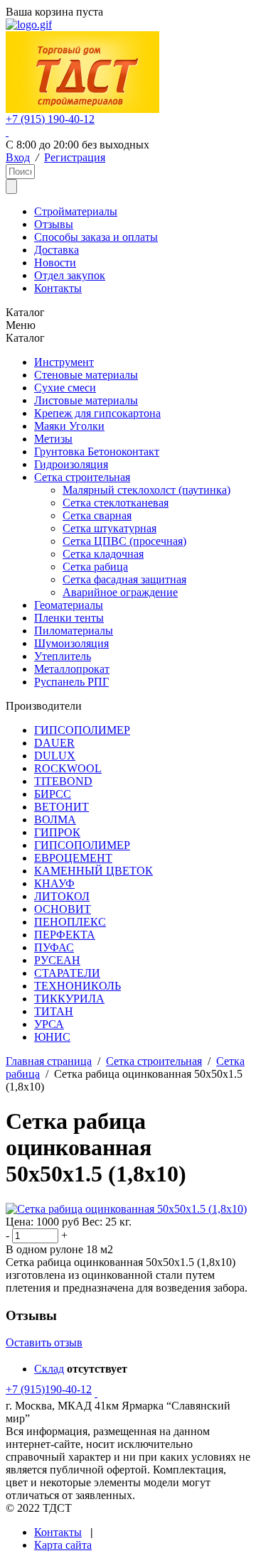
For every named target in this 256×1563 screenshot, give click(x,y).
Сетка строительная (82, 477)
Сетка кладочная (103, 554)
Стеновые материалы (86, 375)
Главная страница (49, 1061)
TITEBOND (63, 781)
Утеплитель (62, 656)
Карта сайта (63, 1545)
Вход (18, 157)
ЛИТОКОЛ (62, 896)
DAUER (54, 743)
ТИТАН (53, 1011)
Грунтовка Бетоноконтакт (96, 451)
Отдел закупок (69, 275)
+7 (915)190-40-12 (49, 1389)
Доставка (56, 250)
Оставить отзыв (44, 1342)
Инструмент (64, 362)
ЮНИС (52, 1037)
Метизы (53, 439)
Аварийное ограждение (120, 592)
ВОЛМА (55, 819)
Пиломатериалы (73, 630)
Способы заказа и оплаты (96, 237)
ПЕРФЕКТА (64, 935)
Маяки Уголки (69, 426)
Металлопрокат (72, 669)
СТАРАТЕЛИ (67, 973)
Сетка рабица (95, 567)
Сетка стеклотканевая (116, 503)
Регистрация (74, 157)
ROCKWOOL (68, 768)
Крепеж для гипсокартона (97, 413)
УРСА (49, 1024)
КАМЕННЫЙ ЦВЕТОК (93, 871)
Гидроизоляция (71, 464)
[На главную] (29, 24)
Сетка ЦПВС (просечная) (124, 541)
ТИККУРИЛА (69, 999)
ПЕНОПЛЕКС (70, 922)
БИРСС (52, 794)
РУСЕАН (57, 960)
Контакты (58, 288)
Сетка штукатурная (109, 528)
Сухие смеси (65, 388)
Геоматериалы (68, 605)
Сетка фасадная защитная (124, 579)
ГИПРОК (57, 832)
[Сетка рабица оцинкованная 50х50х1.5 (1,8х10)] (126, 1209)
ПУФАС (54, 947)
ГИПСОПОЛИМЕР (82, 730)
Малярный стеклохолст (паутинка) (146, 490)
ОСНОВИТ (62, 909)
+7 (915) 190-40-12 (50, 119)
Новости (55, 262)
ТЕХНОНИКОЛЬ (77, 986)
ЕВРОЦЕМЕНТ (73, 858)
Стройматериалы (75, 211)
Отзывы (53, 224)
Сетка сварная (97, 515)
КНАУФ (54, 883)
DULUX (54, 756)
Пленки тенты (69, 618)
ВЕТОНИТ (61, 807)
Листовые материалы (86, 400)
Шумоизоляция (71, 643)
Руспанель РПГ (71, 682)
